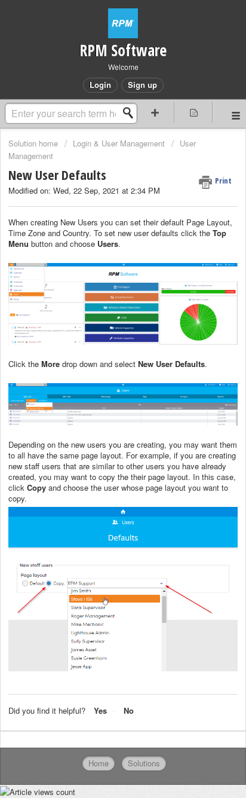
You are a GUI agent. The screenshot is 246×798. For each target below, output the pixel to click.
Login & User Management (119, 143)
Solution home (34, 143)
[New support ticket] (155, 112)
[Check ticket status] (193, 112)
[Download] (100, 393)
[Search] (131, 113)
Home (98, 763)
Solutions (144, 763)
